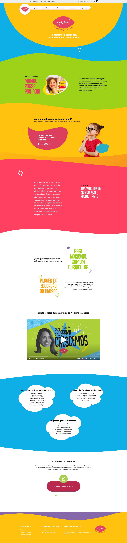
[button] (38, 144)
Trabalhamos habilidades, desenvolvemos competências (63, 36)
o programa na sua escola (63, 461)
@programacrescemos (49, 530)
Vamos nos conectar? (51, 526)
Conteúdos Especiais (59, 8)
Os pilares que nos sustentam (63, 421)
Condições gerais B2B (25, 532)
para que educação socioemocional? (53, 119)
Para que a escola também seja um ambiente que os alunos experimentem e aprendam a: (57, 121)
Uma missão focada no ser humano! (86, 390)
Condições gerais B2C (25, 534)
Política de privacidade (26, 537)
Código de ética (24, 530)
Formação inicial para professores (63, 486)
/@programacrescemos (50, 532)
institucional (25, 526)
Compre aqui (83, 8)
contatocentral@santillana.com (74, 530)
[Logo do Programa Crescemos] (24, 9)
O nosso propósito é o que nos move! (37, 390)
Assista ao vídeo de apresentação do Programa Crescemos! (63, 313)
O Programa (34, 8)
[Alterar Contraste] (94, 1)
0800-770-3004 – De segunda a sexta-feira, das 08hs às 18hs (77, 533)
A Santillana (45, 8)
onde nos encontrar (72, 526)
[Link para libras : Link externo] (97, 1)
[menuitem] (33, 1)
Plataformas (72, 8)
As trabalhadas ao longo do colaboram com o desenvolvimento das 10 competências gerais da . (48, 259)
